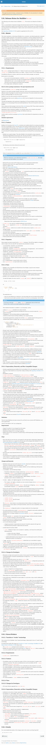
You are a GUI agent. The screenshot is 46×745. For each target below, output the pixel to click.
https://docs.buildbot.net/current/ (15, 14)
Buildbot (24, 1)
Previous (5, 736)
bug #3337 (39, 351)
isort (24, 648)
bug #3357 (29, 398)
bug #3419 (27, 359)
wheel (24, 106)
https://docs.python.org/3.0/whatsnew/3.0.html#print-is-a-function (26, 383)
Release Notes (7, 6)
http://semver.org (28, 46)
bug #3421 (20, 357)
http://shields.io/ (30, 401)
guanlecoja (19, 98)
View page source (40, 6)
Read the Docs (23, 742)
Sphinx (7, 742)
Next (42, 736)
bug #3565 (28, 363)
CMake (31, 200)
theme (13, 742)
